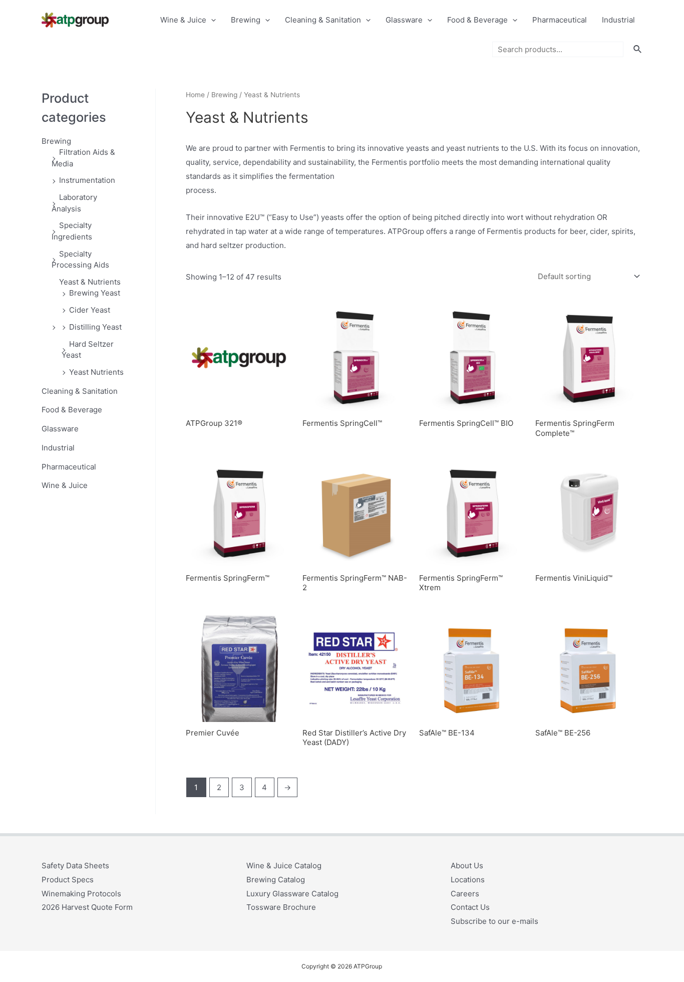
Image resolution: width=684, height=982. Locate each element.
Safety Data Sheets (75, 865)
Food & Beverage (477, 20)
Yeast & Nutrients (90, 282)
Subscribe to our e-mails (494, 921)
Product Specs (68, 879)
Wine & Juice (183, 20)
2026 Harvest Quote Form (87, 907)
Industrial (618, 20)
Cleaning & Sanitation (323, 20)
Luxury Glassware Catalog (292, 893)
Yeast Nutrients (96, 372)
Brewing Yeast (94, 293)
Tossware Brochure (281, 907)
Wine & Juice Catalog (283, 865)
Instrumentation (87, 180)
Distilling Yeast (95, 327)
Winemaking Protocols (81, 893)
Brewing (245, 20)
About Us (467, 865)
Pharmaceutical (559, 20)
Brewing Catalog (275, 879)
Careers (465, 893)
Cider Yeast (89, 310)
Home (195, 95)
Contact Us (470, 907)
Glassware (404, 20)
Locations (468, 879)
